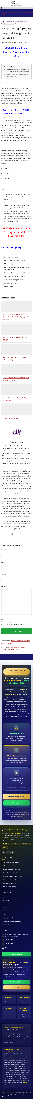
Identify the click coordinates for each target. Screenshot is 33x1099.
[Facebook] (3, 852)
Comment (5, 586)
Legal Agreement (8, 917)
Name (3, 550)
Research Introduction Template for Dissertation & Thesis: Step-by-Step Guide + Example (16, 317)
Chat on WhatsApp (16, 954)
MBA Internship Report (8, 23)
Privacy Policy (5, 1095)
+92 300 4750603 (9, 944)
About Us (5, 897)
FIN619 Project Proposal (10, 418)
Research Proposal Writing (10, 873)
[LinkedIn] (8, 852)
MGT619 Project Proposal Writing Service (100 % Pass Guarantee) (17, 74)
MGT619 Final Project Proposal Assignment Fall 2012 (17, 69)
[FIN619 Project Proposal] (16, 409)
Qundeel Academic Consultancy (9, 12)
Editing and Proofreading (10, 879)
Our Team (6, 900)
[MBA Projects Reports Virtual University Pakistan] (16, 329)
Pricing (5, 907)
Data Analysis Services (9, 886)
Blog (20, 12)
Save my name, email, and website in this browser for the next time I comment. (14, 623)
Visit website (18, 534)
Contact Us (6, 924)
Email (3, 562)
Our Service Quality (12, 76)
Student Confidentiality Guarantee (12, 921)
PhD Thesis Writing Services (11, 862)
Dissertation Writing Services (11, 869)
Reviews (5, 904)
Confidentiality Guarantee (24, 1095)
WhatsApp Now (16, 803)
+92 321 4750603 (9, 940)
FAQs (4, 914)
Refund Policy (13, 1095)
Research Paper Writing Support (12, 876)
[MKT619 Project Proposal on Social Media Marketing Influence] (16, 369)
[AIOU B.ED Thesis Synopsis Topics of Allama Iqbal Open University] (16, 349)
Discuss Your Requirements (16, 796)
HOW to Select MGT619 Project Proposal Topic (18, 71)
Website (3, 574)
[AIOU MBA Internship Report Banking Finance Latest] (16, 389)
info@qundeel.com (10, 948)
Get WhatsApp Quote (16, 982)
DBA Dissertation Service (10, 883)
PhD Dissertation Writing (10, 866)
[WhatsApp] (12, 852)
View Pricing (16, 987)
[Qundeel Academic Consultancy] (16, 3)
